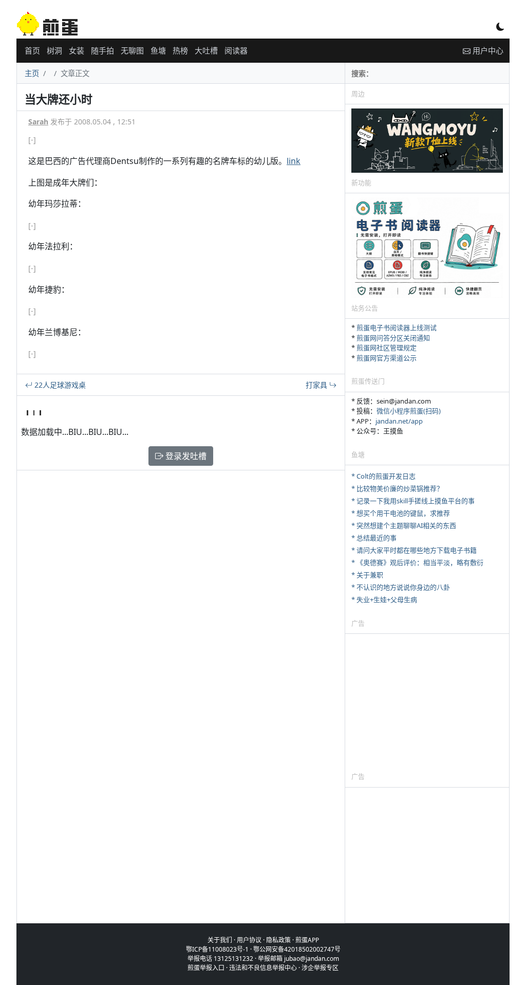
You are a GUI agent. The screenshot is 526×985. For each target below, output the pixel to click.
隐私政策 (278, 940)
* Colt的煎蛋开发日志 (383, 476)
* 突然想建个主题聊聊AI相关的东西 (403, 525)
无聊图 (132, 50)
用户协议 (249, 940)
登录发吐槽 (184, 456)
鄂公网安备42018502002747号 (297, 949)
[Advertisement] (427, 702)
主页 (32, 73)
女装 (76, 50)
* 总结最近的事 (374, 537)
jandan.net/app (399, 421)
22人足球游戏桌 (59, 385)
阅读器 (236, 50)
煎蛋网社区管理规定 (386, 347)
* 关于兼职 (367, 574)
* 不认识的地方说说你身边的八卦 (400, 587)
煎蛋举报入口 (205, 967)
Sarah (38, 121)
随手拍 (102, 50)
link (293, 161)
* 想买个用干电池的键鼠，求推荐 (400, 513)
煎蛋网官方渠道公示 (386, 357)
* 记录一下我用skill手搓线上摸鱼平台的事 (413, 500)
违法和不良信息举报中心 (263, 967)
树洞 (54, 50)
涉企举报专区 (320, 967)
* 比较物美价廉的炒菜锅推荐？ (397, 488)
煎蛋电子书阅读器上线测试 (396, 327)
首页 (32, 50)
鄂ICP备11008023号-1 (217, 949)
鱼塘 (158, 50)
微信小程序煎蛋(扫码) (409, 410)
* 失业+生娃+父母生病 (384, 599)
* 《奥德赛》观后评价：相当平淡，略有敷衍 (417, 562)
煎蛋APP (307, 940)
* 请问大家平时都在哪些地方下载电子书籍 (414, 550)
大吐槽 (206, 50)
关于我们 (220, 940)
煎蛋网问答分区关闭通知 (393, 337)
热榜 (180, 50)
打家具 (317, 385)
